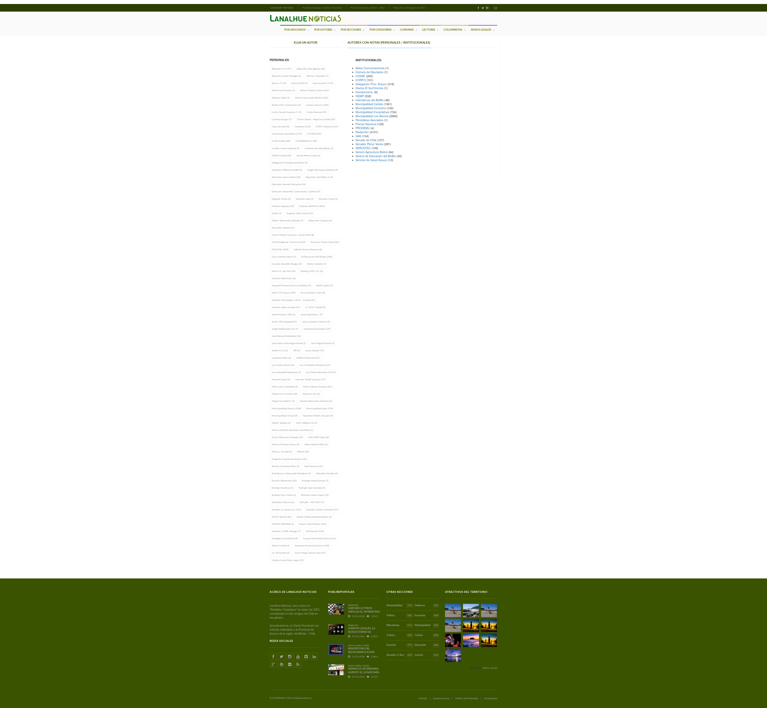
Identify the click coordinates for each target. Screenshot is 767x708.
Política (399, 615)
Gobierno (426, 605)
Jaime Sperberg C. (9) (311, 314)
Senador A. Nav (399, 655)
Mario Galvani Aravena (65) (317, 386)
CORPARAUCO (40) (306, 141)
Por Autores (323, 30)
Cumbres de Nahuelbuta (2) (319, 148)
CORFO (361, 80)
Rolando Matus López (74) (315, 495)
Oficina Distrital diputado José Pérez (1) (292, 430)
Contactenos (490, 698)
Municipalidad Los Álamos (372, 116)
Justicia (426, 655)
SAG (358, 136)
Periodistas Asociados (369, 120)
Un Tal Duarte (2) (280, 553)
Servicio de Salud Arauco (371, 160)
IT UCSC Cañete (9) (315, 307)
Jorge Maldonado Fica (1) (285, 329)
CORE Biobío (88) (281, 141)
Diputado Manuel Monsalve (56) (289, 184)
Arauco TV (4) (279, 83)
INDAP (360, 96)
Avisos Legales (481, 30)
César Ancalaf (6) (280, 126)
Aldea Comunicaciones (370, 68)
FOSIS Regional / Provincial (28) (288, 242)
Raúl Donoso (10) (313, 466)
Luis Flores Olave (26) (283, 365)
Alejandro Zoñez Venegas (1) (286, 76)
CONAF (360, 76)
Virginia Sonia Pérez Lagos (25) (288, 560)
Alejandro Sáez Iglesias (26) (311, 69)
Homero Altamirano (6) (284, 278)
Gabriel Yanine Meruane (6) (308, 249)
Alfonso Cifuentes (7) (317, 76)
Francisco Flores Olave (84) (325, 242)
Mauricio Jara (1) (311, 394)
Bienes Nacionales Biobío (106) (311, 98)
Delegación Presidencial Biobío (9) (289, 163)
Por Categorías (380, 30)
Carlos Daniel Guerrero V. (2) (286, 112)
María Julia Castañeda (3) (285, 386)
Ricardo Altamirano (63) (284, 480)
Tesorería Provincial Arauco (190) (312, 545)
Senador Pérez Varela (369, 144)
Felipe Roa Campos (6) (320, 220)
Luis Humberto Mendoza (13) (314, 365)
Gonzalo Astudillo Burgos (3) (287, 264)
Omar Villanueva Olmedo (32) (287, 437)
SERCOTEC (363, 148)
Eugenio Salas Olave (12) (300, 213)
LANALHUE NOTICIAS (282, 8)
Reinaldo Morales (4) (327, 473)
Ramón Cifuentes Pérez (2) (285, 466)
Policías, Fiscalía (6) (282, 451)
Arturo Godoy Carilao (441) (314, 90)
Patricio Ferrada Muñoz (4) (285, 444)
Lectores (428, 30)
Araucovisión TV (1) (323, 83)
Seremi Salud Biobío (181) (312, 524)
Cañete (426, 635)
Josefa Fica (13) (280, 350)
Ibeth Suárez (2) (324, 285)
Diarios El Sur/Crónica (369, 88)
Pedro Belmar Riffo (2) (316, 444)
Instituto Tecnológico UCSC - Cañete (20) (293, 300)
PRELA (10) (303, 451)
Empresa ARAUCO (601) (312, 206)
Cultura (399, 635)
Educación (426, 645)
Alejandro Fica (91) (281, 69)
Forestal (399, 645)
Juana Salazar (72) (314, 350)
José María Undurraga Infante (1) (289, 343)
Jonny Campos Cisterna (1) (316, 322)
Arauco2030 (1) (299, 83)
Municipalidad (399, 605)
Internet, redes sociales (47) (286, 307)
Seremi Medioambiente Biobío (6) (314, 517)
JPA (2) (296, 350)
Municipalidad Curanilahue (372, 112)
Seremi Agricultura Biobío (372, 152)
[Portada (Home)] (297, 7)
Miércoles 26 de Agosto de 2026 (409, 8)
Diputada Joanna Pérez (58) (286, 177)
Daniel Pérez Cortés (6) (308, 155)
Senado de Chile (366, 140)
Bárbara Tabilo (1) (281, 98)
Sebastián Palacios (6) (283, 502)
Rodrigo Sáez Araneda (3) (312, 488)
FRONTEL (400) (280, 249)
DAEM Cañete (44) (281, 155)
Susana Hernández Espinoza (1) (319, 538)
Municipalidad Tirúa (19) (284, 415)
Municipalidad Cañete (369, 104)
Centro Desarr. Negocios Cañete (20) (316, 119)
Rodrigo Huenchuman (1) (315, 480)
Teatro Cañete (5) (280, 545)
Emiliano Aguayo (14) (283, 206)
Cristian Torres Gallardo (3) (285, 148)
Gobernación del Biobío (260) (316, 257)
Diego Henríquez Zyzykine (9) (322, 170)
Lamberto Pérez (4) (281, 358)
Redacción (362, 132)
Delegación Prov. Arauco (371, 84)
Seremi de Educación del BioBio (376, 156)
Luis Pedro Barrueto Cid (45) (321, 372)
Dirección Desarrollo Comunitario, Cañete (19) (296, 191)
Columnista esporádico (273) (287, 134)
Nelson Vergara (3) (281, 423)
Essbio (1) (277, 213)
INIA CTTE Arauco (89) (283, 293)
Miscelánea (399, 625)
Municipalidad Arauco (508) (286, 408)
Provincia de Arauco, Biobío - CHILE (367, 8)
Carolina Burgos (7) (282, 119)
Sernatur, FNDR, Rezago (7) (286, 531)
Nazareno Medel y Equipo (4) (318, 415)
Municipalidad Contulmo (371, 108)
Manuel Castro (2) (281, 379)
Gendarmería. (365, 92)
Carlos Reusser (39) (317, 112)
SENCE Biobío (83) (281, 517)
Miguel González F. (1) (283, 401)
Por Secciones (351, 30)
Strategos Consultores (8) (285, 538)
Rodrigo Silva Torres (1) (284, 495)
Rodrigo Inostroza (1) (282, 488)
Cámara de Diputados (369, 72)
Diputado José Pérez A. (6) (319, 177)
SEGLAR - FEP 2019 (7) (311, 502)
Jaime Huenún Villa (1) (283, 314)
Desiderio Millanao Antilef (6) (287, 170)
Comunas (407, 30)
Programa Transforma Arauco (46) (289, 459)
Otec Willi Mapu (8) (318, 437)
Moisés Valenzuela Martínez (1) (316, 401)
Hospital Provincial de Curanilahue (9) (291, 285)
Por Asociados (295, 30)
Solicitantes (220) (315, 531)
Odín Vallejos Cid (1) (306, 423)
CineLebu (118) (302, 126)
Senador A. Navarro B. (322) (286, 509)
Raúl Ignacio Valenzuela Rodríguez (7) (291, 473)
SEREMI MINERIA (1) (283, 524)
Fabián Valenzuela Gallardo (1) (287, 220)
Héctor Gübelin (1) (316, 264)
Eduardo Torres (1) (328, 199)
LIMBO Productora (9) (307, 358)
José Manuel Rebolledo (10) (286, 336)
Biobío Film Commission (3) (286, 105)
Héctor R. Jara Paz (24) (283, 271)
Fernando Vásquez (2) (283, 228)
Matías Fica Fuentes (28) (284, 394)
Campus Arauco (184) (317, 105)
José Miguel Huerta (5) (322, 343)
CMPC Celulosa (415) (327, 126)
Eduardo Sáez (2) (304, 199)
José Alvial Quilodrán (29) (316, 329)
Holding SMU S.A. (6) (311, 271)
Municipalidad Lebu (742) (319, 408)
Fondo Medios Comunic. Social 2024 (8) (293, 235)
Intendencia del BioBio (370, 100)
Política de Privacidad (466, 698)
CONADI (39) (314, 134)
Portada (423, 698)
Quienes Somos (441, 698)
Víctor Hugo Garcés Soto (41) (310, 553)
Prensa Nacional (366, 124)
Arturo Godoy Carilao (358, 645)
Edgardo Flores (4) (281, 199)
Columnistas (453, 30)
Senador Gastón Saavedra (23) (322, 509)
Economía (426, 615)
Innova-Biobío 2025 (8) (313, 293)
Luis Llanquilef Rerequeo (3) (286, 372)
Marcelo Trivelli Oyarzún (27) (310, 379)
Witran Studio (490, 668)
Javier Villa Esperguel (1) (284, 322)
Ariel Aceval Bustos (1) (283, 90)
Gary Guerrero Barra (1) (284, 257)
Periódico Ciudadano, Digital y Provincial (322, 8)
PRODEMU (363, 128)
